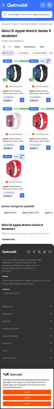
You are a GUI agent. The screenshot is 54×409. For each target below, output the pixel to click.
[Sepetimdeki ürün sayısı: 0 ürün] (49, 5)
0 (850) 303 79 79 (11, 293)
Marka (17, 47)
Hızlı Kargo (24, 53)
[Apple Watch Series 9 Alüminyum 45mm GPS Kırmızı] (40, 130)
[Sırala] (9, 47)
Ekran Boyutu (29, 47)
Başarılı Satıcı (40, 53)
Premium (9, 53)
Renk (42, 47)
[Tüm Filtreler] (4, 47)
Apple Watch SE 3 (30, 212)
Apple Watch (10, 212)
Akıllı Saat (43, 24)
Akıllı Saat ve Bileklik (28, 24)
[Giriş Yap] (43, 5)
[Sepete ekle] (22, 100)
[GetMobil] (17, 5)
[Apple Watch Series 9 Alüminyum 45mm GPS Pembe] (14, 130)
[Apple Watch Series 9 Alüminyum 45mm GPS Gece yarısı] (14, 82)
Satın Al (15, 24)
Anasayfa (6, 24)
